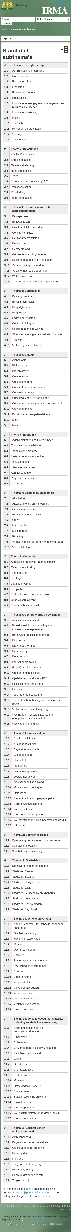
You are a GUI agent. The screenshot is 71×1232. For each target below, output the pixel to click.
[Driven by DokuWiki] (42, 1224)
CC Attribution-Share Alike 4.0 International (46, 1219)
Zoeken (7, 23)
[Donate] (28, 1224)
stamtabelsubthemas (23, 29)
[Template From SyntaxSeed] (56, 1224)
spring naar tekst (61, 2)
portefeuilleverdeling (38, 1192)
